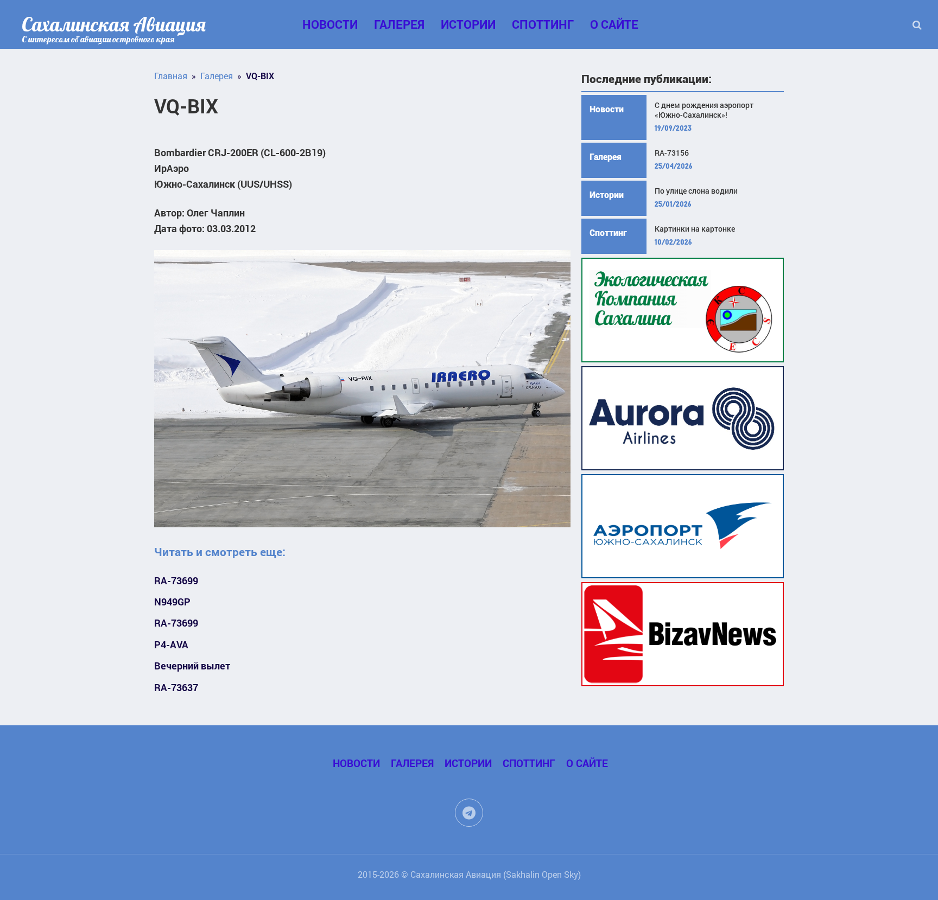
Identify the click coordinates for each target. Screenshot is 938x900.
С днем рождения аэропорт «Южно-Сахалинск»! (704, 110)
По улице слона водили (696, 191)
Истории (468, 24)
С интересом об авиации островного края (98, 39)
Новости (330, 24)
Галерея (399, 24)
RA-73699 (176, 581)
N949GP (172, 602)
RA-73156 (672, 153)
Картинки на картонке (695, 229)
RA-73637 (176, 687)
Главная (170, 75)
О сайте (614, 24)
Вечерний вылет (192, 666)
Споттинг (543, 24)
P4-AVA (171, 645)
